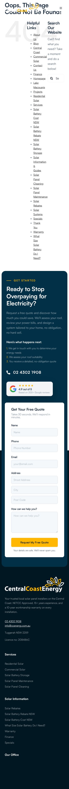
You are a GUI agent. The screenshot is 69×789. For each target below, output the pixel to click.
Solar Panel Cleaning (38, 179)
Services (38, 104)
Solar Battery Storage (37, 148)
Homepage (39, 78)
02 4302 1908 (13, 621)
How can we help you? (24, 508)
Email (14, 457)
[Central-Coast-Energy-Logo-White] (23, 4)
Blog (36, 43)
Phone (15, 441)
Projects (37, 91)
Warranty (38, 231)
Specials (37, 218)
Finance (37, 74)
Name (14, 425)
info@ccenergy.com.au (17, 625)
